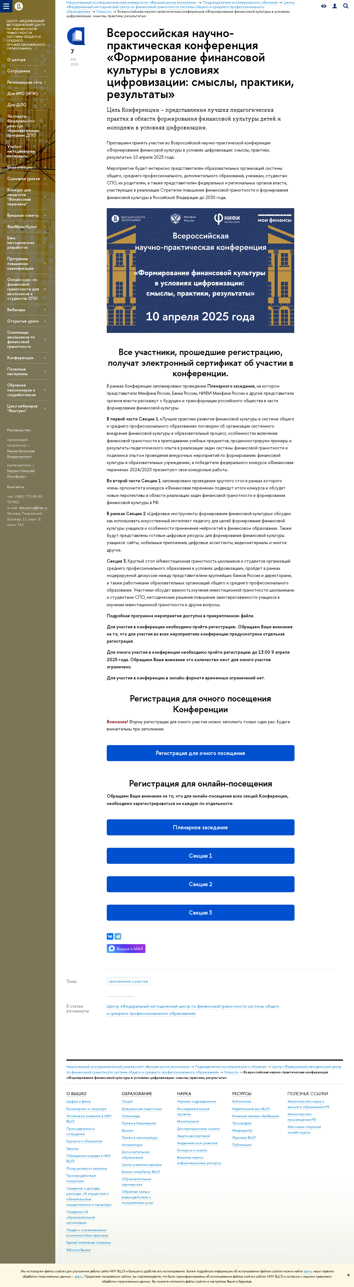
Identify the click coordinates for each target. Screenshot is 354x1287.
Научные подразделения (196, 1101)
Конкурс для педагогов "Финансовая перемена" (19, 196)
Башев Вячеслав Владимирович (21, 453)
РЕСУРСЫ (241, 1094)
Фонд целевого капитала (86, 1168)
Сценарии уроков (23, 178)
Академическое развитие (197, 1143)
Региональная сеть (24, 82)
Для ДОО (16, 104)
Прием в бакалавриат (139, 1123)
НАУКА (184, 1094)
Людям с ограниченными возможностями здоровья (87, 1233)
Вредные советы (22, 215)
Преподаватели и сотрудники (80, 1131)
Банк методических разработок (20, 242)
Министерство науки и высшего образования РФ (309, 1104)
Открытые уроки (23, 321)
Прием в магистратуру (140, 1137)
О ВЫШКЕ (76, 1094)
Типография (241, 1123)
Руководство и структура (86, 1108)
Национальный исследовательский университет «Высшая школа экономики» (128, 1066)
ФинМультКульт (22, 226)
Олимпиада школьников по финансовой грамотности (21, 339)
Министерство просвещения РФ (302, 1117)
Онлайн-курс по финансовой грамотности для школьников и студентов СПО (23, 289)
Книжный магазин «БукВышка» (255, 1116)
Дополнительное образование (136, 1155)
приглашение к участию (128, 981)
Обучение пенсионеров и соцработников (21, 389)
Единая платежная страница (88, 1242)
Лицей (127, 1101)
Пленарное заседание (200, 827)
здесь (308, 1271)
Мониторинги (188, 1121)
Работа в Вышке (78, 1250)
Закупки (72, 1148)
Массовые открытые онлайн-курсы (304, 1129)
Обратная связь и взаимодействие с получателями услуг (137, 1197)
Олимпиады (131, 1116)
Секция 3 (200, 912)
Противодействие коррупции (81, 1178)
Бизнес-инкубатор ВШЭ (141, 1171)
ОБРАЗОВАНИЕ (137, 1094)
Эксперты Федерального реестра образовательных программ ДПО (23, 125)
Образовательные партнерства (136, 1182)
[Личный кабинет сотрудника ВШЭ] (334, 6)
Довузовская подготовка (142, 1108)
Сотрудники (18, 70)
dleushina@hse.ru (33, 507)
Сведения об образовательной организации (80, 1217)
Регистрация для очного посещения (200, 753)
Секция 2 (200, 884)
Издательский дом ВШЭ (251, 1108)
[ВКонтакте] (110, 936)
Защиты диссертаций (193, 1136)
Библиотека (241, 1101)
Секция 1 (200, 855)
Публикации (242, 1144)
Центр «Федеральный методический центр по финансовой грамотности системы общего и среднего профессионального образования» (203, 1069)
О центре (16, 59)
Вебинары (16, 309)
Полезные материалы (17, 371)
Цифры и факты (78, 1101)
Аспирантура (132, 1144)
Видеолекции (20, 167)
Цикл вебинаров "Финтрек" (22, 408)
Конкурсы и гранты (192, 1150)
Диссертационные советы (198, 1128)
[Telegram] (117, 936)
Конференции (20, 357)
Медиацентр (242, 1130)
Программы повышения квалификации (20, 263)
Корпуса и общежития (84, 1141)
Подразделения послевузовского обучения (230, 1066)
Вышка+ (128, 1130)
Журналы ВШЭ (244, 1137)
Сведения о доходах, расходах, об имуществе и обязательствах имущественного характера (88, 1196)
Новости (231, 1072)
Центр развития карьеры (142, 1164)
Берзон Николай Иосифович (21, 473)
